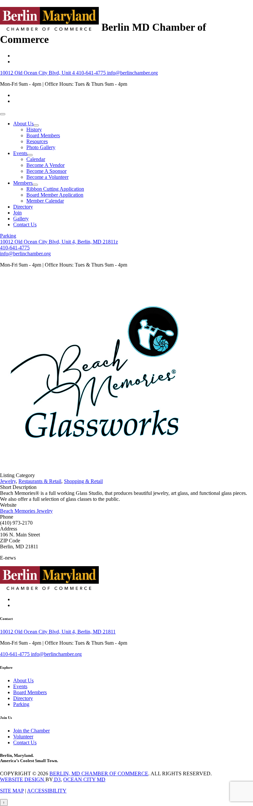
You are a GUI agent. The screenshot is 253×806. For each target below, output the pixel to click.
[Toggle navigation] (2, 114)
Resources (37, 141)
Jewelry (8, 481)
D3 (57, 779)
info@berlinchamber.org (132, 73)
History (34, 129)
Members (23, 183)
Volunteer (23, 736)
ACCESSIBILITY (47, 790)
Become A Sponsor (46, 171)
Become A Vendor (45, 165)
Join (17, 212)
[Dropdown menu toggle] (36, 125)
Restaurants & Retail (39, 481)
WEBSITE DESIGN (22, 779)
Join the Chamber (31, 730)
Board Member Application (54, 195)
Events (20, 153)
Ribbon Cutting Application (55, 189)
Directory (23, 207)
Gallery (21, 218)
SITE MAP (12, 790)
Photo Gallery (40, 147)
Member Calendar (45, 201)
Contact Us (25, 224)
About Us (23, 123)
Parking (8, 236)
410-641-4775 (91, 73)
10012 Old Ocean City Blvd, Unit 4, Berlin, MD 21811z (59, 241)
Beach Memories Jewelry (26, 511)
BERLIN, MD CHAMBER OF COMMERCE (98, 773)
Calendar (35, 159)
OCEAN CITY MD (84, 779)
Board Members (43, 135)
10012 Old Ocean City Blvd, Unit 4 (38, 73)
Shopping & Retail (83, 481)
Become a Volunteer (47, 177)
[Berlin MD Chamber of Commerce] (49, 27)
